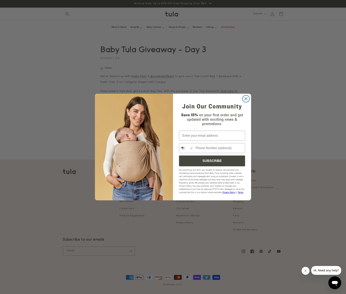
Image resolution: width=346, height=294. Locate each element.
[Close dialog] (245, 98)
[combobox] (186, 148)
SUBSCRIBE (212, 161)
